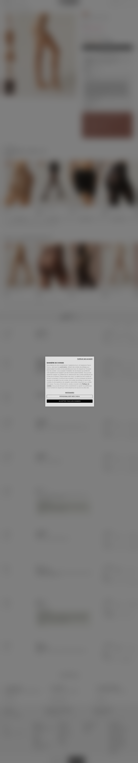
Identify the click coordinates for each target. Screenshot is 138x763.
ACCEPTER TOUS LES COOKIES (70, 401)
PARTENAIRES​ (69, 392)
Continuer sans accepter (85, 359)
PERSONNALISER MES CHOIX (70, 396)
